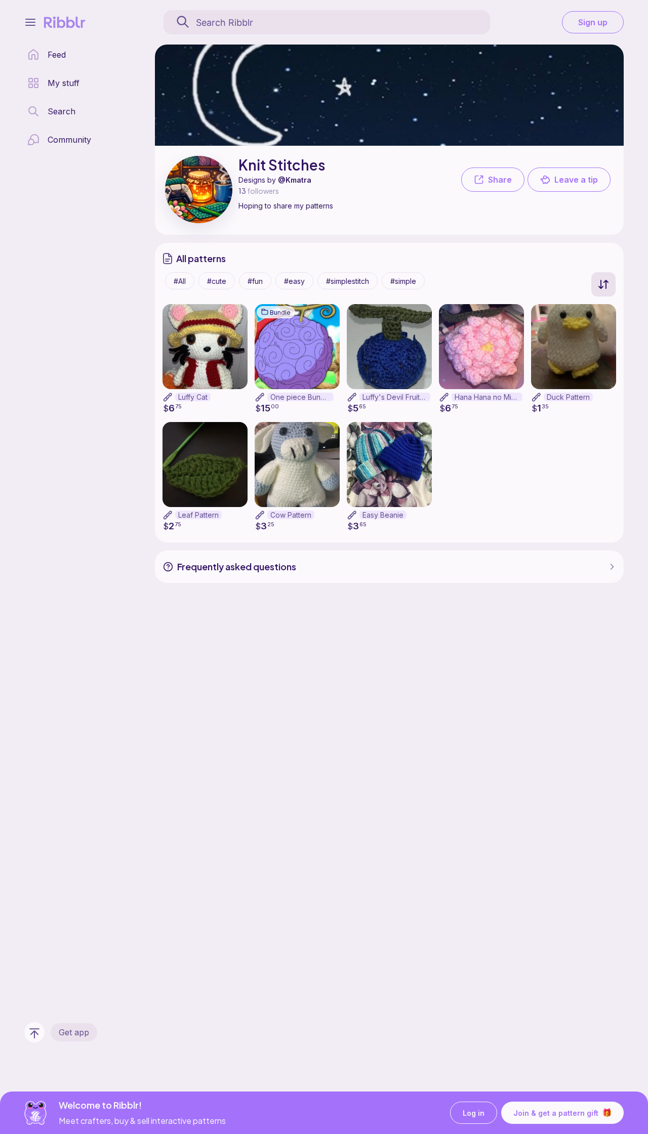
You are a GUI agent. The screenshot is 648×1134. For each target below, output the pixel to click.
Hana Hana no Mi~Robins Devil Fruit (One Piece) (488, 397)
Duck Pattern (568, 397)
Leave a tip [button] (576, 180)
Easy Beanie (382, 515)
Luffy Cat (193, 397)
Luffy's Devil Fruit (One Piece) (396, 397)
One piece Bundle (300, 397)
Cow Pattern (290, 515)
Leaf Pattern (198, 515)
